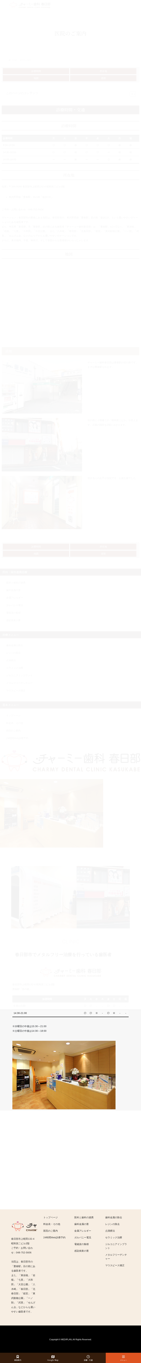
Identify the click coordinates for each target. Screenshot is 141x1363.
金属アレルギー (82, 1230)
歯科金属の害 (81, 1224)
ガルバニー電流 (82, 1237)
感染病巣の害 (81, 1250)
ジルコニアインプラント (116, 1246)
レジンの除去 (112, 1224)
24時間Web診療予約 (54, 1237)
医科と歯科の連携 (84, 1217)
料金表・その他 (51, 1224)
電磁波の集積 (81, 1244)
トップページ (50, 1217)
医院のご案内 (50, 1230)
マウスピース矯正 (114, 1265)
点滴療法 (110, 1230)
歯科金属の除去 (113, 1217)
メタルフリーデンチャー (116, 1256)
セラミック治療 (113, 1237)
